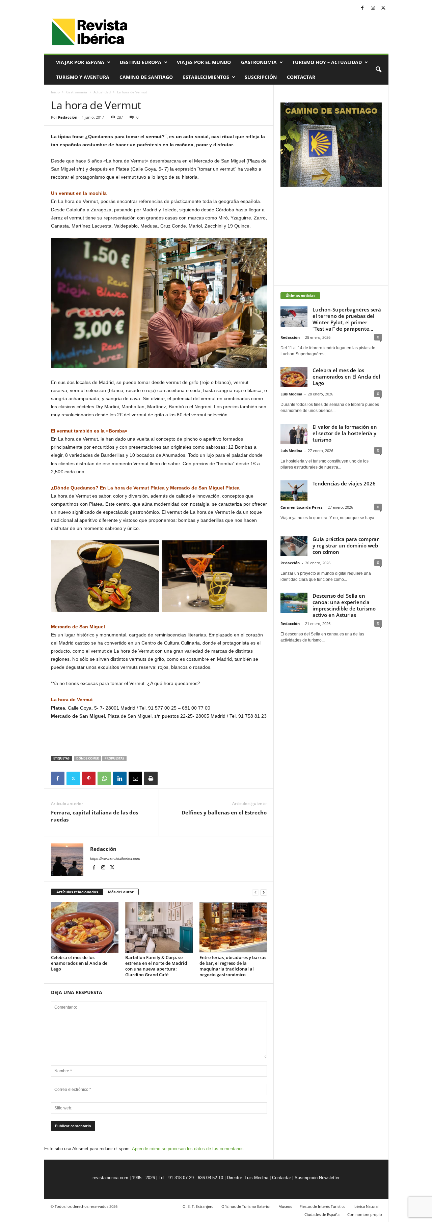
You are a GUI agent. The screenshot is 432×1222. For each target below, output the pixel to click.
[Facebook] (362, 8)
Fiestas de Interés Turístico (323, 1206)
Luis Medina (291, 393)
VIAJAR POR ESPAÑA (80, 62)
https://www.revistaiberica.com (115, 859)
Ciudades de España (322, 1214)
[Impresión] (151, 778)
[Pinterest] (89, 778)
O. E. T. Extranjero (198, 1206)
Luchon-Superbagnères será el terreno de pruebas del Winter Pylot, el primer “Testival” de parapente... (347, 319)
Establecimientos (206, 77)
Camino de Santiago (146, 77)
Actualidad (102, 92)
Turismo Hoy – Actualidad (327, 62)
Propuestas (114, 758)
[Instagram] (373, 8)
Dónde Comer (87, 758)
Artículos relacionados (77, 891)
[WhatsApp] (104, 778)
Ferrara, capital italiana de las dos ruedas (94, 816)
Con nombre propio (364, 1214)
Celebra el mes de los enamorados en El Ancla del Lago (80, 963)
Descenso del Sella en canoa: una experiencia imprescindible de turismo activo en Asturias (344, 605)
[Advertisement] (159, 738)
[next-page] (263, 892)
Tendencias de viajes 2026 (344, 483)
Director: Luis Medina (247, 1177)
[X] (383, 8)
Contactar (301, 77)
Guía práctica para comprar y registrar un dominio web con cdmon (346, 545)
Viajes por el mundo (204, 62)
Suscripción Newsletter (317, 1177)
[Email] (135, 778)
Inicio (55, 92)
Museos (285, 1206)
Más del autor (121, 891)
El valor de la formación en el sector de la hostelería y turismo (345, 433)
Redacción (67, 117)
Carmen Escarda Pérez (301, 507)
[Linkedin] (120, 778)
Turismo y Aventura (82, 77)
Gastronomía (259, 62)
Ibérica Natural (366, 1206)
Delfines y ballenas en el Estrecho (224, 812)
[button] (378, 69)
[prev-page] (255, 892)
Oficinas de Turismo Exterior (246, 1206)
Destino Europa (140, 62)
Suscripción (261, 77)
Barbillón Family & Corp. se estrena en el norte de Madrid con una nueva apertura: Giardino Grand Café (156, 966)
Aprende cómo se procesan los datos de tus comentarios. (188, 1148)
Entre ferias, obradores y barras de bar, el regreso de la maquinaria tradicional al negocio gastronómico (232, 966)
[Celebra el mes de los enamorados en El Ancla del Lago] (84, 927)
